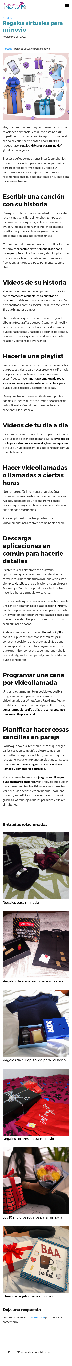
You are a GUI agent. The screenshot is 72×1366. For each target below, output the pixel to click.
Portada (7, 48)
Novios (7, 17)
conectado (38, 1317)
